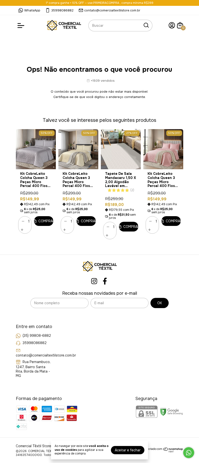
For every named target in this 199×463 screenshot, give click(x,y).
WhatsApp (32, 10)
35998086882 (62, 10)
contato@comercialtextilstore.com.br (112, 10)
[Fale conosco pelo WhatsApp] (188, 452)
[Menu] (22, 25)
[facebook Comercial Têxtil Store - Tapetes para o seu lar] (105, 281)
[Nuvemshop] (165, 451)
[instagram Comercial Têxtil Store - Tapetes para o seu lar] (94, 281)
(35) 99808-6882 (37, 335)
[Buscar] (146, 25)
